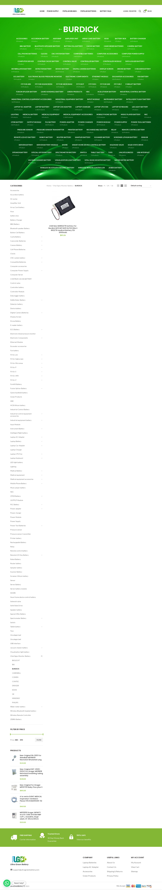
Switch (12, 622)
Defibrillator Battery (17, 300)
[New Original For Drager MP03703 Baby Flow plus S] (14, 788)
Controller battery (17, 287)
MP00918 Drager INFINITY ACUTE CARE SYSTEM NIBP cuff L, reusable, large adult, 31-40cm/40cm (30, 815)
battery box (14, 216)
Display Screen (15, 317)
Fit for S (13, 372)
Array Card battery (17, 207)
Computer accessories (18, 266)
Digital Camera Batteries (19, 313)
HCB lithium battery (17, 405)
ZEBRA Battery (15, 719)
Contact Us (111, 867)
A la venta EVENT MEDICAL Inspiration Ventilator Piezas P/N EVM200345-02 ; (31, 799)
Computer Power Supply (19, 270)
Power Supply (15, 521)
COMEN (15, 677)
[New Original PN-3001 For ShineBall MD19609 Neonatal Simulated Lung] (14, 759)
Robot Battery (15, 559)
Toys (12, 631)
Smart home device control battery (23, 597)
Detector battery (16, 304)
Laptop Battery (15, 441)
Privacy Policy (112, 876)
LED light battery (16, 462)
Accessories (14, 190)
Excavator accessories (18, 346)
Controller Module (17, 292)
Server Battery (15, 584)
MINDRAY (16, 698)
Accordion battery (17, 195)
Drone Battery (15, 321)
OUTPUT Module (16, 500)
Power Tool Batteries (18, 526)
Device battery (15, 308)
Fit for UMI (14, 376)
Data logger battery (17, 296)
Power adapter (15, 509)
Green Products (16, 397)
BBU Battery (14, 224)
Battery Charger (16, 220)
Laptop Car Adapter (17, 446)
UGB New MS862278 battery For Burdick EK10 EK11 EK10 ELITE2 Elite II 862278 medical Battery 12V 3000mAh (63, 229)
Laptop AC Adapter (17, 437)
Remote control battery (19, 551)
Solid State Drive (16, 606)
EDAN (14, 690)
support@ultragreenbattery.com (26, 870)
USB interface (15, 643)
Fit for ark (14, 355)
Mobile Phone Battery (18, 483)
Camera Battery (16, 245)
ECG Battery (14, 329)
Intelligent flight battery (19, 433)
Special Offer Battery (18, 614)
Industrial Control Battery (19, 409)
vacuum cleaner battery (19, 648)
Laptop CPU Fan (16, 454)
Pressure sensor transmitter (20, 534)
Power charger (15, 513)
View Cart (135, 867)
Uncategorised (15, 635)
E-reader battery (16, 325)
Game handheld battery (19, 393)
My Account (136, 862)
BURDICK (15, 669)
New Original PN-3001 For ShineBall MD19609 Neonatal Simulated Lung (31, 757)
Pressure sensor (16, 530)
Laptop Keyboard (16, 458)
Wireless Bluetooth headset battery (23, 711)
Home (49, 186)
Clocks (12, 254)
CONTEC (15, 681)
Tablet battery (15, 627)
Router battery (15, 563)
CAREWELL (16, 673)
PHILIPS (15, 702)
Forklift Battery (16, 384)
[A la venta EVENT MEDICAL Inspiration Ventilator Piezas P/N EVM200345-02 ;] (14, 801)
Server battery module (18, 589)
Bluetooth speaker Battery (20, 228)
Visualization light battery (19, 652)
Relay (12, 547)
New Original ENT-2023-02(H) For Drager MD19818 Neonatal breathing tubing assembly (31, 772)
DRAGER (15, 686)
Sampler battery (16, 568)
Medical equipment (17, 475)
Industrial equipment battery (20, 420)
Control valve (15, 283)
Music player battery (17, 488)
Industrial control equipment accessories (21, 415)
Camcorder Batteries (18, 241)
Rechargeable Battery (18, 542)
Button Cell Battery (17, 232)
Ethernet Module (16, 342)
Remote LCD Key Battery (19, 555)
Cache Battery (15, 237)
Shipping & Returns (115, 871)
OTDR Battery (15, 496)
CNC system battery (17, 258)
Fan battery (14, 350)
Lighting (13, 467)
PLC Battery (14, 504)
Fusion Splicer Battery (18, 388)
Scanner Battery (16, 572)
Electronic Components (19, 338)
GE (13, 694)
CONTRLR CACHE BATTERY (21, 279)
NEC (12, 492)
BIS (13, 664)
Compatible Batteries (18, 262)
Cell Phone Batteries (17, 249)
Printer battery (15, 538)
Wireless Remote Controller (20, 715)
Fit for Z (13, 380)
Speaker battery (16, 610)
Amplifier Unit (15, 203)
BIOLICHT (16, 660)
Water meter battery (17, 707)
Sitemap (134, 871)
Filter (39, 740)
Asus (12, 211)
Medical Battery (16, 471)
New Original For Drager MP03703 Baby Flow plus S (31, 786)
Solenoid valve (15, 601)
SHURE (13, 593)
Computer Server (16, 275)
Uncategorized (15, 639)
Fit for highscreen (16, 359)
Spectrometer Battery (18, 618)
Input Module (15, 424)
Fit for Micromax (16, 363)
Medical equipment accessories (21, 479)
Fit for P (13, 367)
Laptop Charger (16, 450)
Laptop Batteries (89, 862)
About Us (111, 862)
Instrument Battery (17, 429)
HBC (12, 401)
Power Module (15, 517)
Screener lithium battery (19, 576)
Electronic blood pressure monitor (23, 334)
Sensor (12, 580)
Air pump (13, 199)
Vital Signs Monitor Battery (20, 656)
